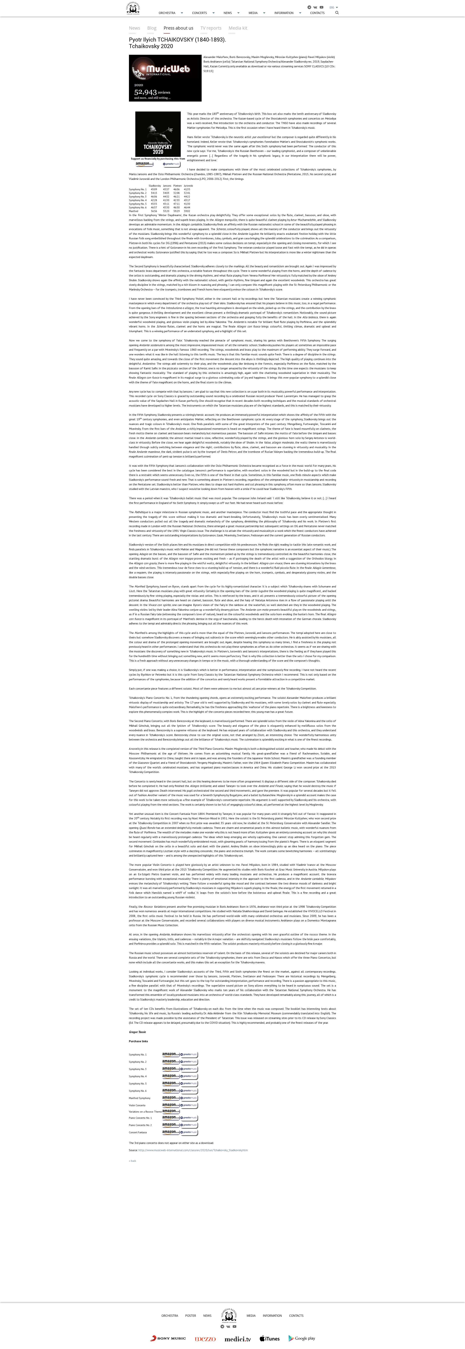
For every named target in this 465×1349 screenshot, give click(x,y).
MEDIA (251, 1316)
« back (132, 1160)
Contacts (317, 13)
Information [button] (284, 13)
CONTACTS (296, 1316)
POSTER (190, 1316)
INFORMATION (272, 1316)
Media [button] (253, 13)
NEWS (207, 1316)
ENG (332, 7)
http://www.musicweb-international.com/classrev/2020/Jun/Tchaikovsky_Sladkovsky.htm (193, 1150)
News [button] (228, 13)
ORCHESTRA (169, 1316)
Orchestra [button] (167, 13)
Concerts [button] (199, 13)
